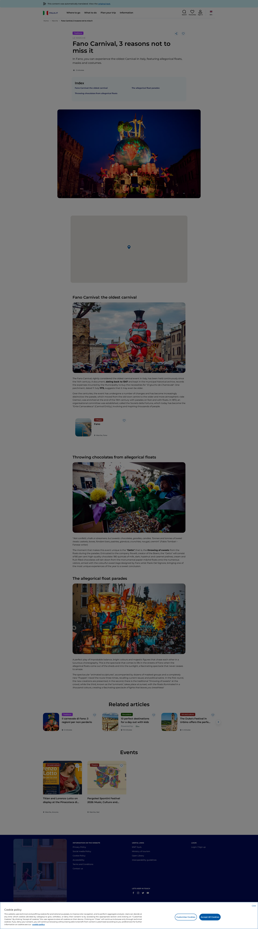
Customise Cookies (185, 917)
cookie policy (38, 924)
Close (254, 905)
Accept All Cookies (210, 917)
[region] (129, 915)
